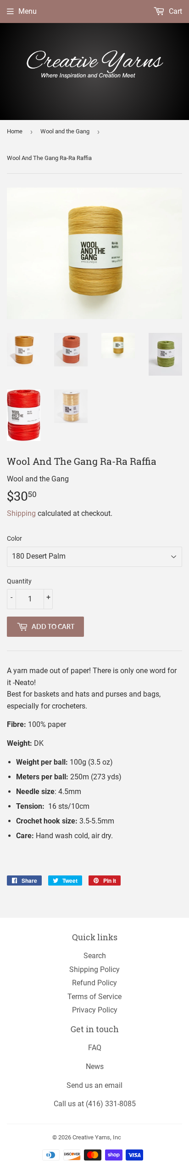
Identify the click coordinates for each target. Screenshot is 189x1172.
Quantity (19, 581)
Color (14, 538)
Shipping (21, 513)
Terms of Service (94, 996)
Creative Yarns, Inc (96, 1137)
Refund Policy (94, 982)
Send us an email (94, 1085)
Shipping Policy (94, 969)
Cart (174, 11)
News (95, 1066)
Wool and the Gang (64, 131)
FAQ (94, 1047)
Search (94, 955)
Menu (27, 11)
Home (14, 131)
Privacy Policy (94, 1010)
